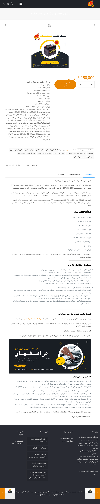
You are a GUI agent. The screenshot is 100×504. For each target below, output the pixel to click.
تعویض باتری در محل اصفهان (76, 153)
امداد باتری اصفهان (52, 150)
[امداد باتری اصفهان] (90, 4)
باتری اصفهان (29, 150)
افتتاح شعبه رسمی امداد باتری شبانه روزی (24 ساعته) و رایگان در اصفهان (37, 475)
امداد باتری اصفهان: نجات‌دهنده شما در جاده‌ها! (37, 455)
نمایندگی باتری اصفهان (44, 153)
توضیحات (89, 174)
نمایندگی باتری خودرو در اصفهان (83, 157)
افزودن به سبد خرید (65, 84)
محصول (68, 150)
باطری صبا (90, 153)
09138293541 (81, 326)
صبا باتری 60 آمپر (59, 153)
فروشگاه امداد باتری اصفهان (33, 319)
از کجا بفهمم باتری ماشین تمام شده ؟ (38, 440)
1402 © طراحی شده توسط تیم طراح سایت (50, 494)
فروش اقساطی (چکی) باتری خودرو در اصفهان (39, 464)
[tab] (89, 174)
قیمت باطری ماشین (66, 438)
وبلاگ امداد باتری (67, 441)
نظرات (61, 174)
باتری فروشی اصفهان (16, 150)
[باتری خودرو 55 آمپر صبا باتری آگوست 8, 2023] (97, 493)
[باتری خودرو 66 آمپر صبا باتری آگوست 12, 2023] (2, 493)
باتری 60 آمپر (39, 150)
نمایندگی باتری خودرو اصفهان (26, 153)
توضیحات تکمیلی (74, 174)
